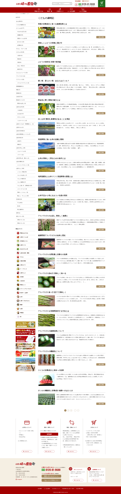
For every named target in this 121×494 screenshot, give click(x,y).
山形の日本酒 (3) (20, 130)
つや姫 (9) (19, 110)
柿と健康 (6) (20, 209)
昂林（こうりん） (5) (22, 192)
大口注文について (56, 488)
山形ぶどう (23, 265)
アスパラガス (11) (20, 76)
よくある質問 (47, 488)
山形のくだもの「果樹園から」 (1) (25, 124)
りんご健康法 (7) (21, 182)
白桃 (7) (19, 141)
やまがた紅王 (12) (21, 31)
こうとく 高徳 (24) (22, 171)
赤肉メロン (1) (21, 219)
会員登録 (78, 1)
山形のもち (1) (19, 127)
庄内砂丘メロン (24, 241)
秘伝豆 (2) (19, 69)
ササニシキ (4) (21, 117)
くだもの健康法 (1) (21, 24)
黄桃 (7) (19, 144)
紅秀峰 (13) (20, 45)
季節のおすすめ (24, 233)
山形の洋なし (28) (20, 147)
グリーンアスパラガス (25, 288)
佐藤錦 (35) (20, 35)
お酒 (21, 308)
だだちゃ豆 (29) (20, 52)
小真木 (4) (19, 55)
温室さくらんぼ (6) (22, 38)
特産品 (22, 312)
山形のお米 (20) (20, 106)
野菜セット (23, 284)
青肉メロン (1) (21, 223)
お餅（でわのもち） (25, 300)
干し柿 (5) (19, 202)
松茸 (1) (18, 212)
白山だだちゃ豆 (24, 249)
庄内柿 (22, 276)
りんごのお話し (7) (22, 175)
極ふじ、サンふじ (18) (23, 195)
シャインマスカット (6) (23, 165)
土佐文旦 (22, 280)
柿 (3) (18, 206)
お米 (21, 296)
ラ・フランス (23, 268)
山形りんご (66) (20, 168)
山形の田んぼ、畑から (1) (22, 158)
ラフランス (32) (20, 79)
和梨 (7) (18, 89)
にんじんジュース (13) (21, 72)
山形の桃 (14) (19, 137)
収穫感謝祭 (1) (19, 86)
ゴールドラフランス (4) (23, 82)
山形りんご (23, 272)
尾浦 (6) (19, 59)
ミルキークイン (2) (22, 120)
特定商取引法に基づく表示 (68, 488)
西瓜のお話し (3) (21, 103)
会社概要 (40, 488)
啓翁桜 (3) (18, 93)
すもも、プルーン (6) (21, 48)
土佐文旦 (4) (19, 96)
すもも (22, 257)
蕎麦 (21, 304)
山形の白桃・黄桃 (24, 253)
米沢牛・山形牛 (24, 292)
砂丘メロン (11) (20, 216)
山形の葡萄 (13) (20, 161)
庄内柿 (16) (19, 199)
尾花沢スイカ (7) (20, 100)
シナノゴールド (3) (22, 189)
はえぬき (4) (20, 113)
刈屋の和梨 (23, 261)
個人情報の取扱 (79, 488)
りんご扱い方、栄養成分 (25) (24, 185)
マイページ (86, 1)
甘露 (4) (19, 62)
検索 (70, 3)
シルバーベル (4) (21, 151)
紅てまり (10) (20, 41)
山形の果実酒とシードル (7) (23, 134)
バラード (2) (20, 154)
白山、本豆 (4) (21, 65)
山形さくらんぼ (24, 237)
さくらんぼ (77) (20, 28)
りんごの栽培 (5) (21, 178)
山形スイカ (23, 245)
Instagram (19, 479)
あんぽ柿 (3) (19, 21)
